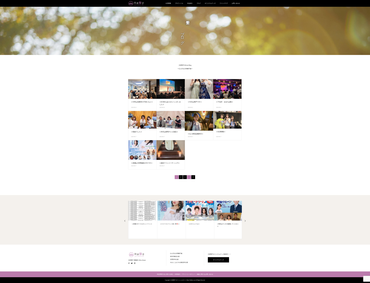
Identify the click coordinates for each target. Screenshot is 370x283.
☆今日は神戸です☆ (195, 102)
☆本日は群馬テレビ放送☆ (168, 132)
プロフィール (179, 3)
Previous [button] (125, 221)
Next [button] (245, 221)
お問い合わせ (236, 3)
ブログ (199, 3)
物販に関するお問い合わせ (205, 274)
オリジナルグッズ (210, 3)
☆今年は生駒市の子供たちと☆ (142, 102)
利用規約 (177, 274)
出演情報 (168, 3)
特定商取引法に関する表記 (165, 274)
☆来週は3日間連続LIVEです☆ (141, 163)
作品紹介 (190, 3)
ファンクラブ (224, 3)
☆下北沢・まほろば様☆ (224, 102)
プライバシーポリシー (188, 274)
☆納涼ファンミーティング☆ (169, 163)
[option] (142, 220)
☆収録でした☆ (136, 132)
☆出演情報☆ (220, 131)
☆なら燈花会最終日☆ (195, 134)
